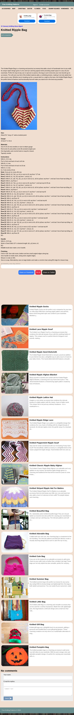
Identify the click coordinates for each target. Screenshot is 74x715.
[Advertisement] (37, 51)
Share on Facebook (26, 272)
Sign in (35, 4)
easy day (12, 263)
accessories (5, 263)
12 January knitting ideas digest (12, 26)
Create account (44, 4)
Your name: (7, 674)
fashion (18, 263)
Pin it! (38, 272)
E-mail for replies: (9, 681)
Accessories (7, 35)
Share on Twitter (49, 272)
